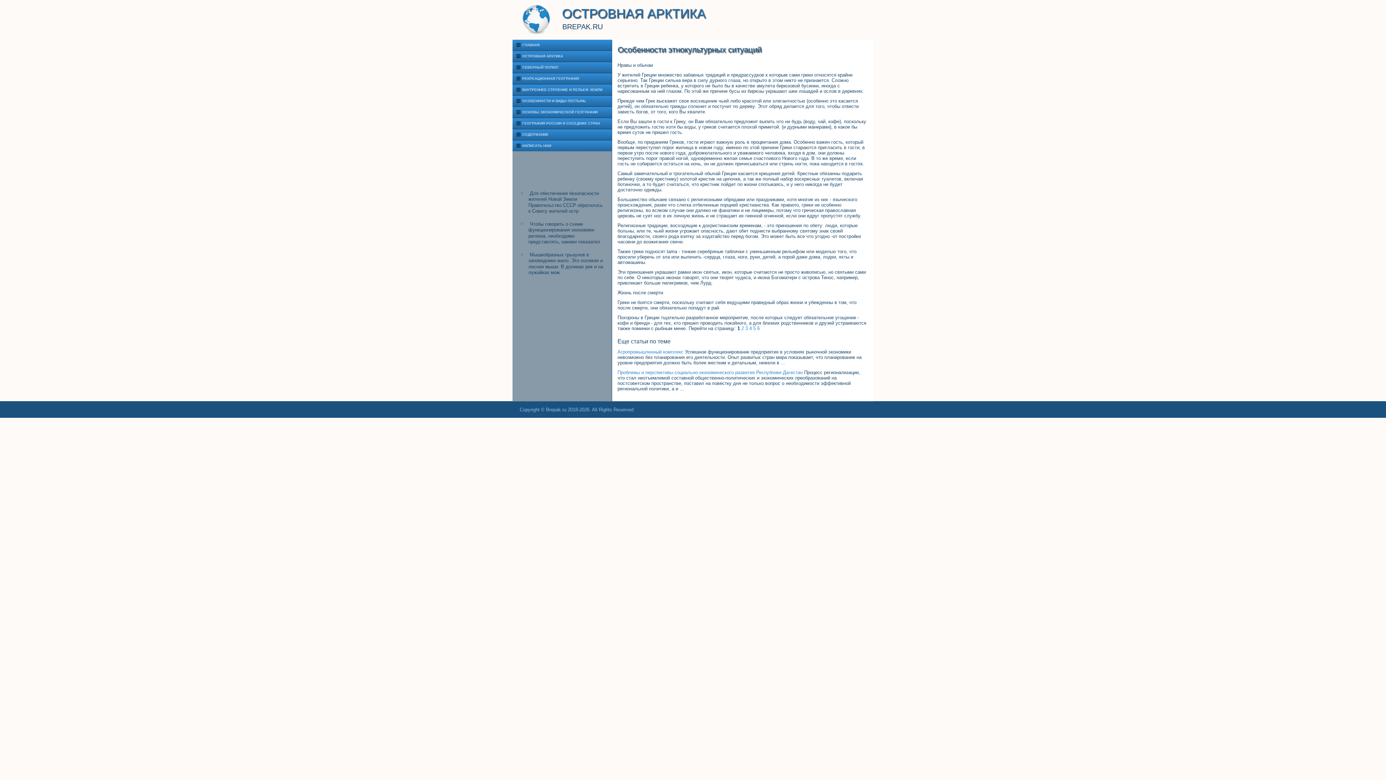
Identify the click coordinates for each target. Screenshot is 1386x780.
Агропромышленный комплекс (651, 352)
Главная (531, 45)
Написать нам (536, 146)
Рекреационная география (550, 79)
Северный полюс (540, 67)
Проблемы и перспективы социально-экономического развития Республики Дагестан (710, 372)
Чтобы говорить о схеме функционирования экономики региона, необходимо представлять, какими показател (564, 232)
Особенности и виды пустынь (554, 101)
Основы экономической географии (560, 112)
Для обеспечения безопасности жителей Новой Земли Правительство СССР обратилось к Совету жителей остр (565, 202)
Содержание (535, 134)
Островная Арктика (542, 56)
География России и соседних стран (561, 123)
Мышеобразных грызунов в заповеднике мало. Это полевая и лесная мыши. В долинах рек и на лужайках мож (565, 263)
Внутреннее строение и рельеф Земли (562, 90)
